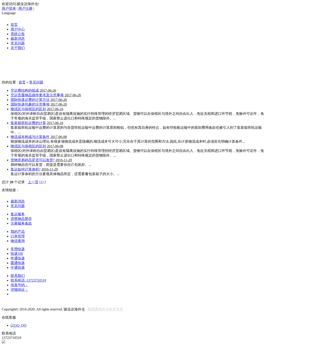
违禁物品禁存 (21, 219)
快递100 (17, 253)
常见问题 (18, 43)
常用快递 (18, 249)
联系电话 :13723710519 (28, 280)
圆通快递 (18, 263)
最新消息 (18, 38)
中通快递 (18, 267)
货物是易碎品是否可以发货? (33, 160)
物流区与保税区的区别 (28, 109)
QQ (23, 325)
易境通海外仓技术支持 (105, 309)
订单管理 (18, 236)
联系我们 (18, 276)
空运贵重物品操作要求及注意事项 (37, 95)
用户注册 (25, 8)
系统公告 (18, 34)
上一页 (33, 182)
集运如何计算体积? (25, 169)
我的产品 (18, 231)
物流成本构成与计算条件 (30, 137)
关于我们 (18, 48)
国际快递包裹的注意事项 (30, 104)
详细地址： (19, 289)
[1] (41, 182)
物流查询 (18, 241)
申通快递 (18, 258)
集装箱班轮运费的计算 (28, 123)
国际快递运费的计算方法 (30, 100)
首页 (14, 24)
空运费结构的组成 (25, 90)
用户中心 (18, 29)
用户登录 (9, 8)
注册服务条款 (21, 223)
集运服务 (18, 214)
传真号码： (19, 285)
